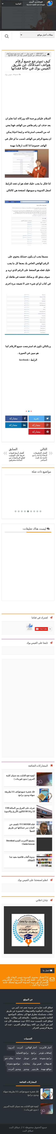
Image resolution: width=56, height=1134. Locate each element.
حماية (18, 1058)
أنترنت (20, 1047)
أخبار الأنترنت (45, 1047)
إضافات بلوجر (45, 1053)
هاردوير (35, 1069)
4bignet (40, 53)
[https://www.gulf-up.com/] (28, 953)
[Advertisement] (28, 96)
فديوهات (47, 1064)
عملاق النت (28, 1131)
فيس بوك (29, 53)
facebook (24, 360)
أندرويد (11, 1047)
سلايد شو (9, 1058)
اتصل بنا (46, 970)
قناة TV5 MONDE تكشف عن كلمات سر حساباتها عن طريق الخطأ (21, 827)
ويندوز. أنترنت (14, 1069)
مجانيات (26, 1064)
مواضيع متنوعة (13, 1064)
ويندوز (26, 1069)
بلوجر (34, 1058)
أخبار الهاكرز (31, 1047)
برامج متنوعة (45, 1058)
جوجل (26, 1058)
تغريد (36, 418)
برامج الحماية (22, 1053)
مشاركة (13, 418)
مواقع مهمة (46, 1069)
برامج (33, 1053)
